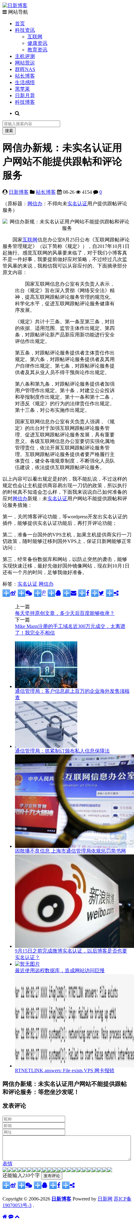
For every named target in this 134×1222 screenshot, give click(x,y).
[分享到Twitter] (97, 593)
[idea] (74, 1170)
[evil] (99, 1170)
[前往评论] (10, 1216)
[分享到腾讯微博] (40, 593)
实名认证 (77, 203)
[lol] (49, 1170)
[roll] (64, 1170)
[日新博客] (14, 5)
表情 (7, 1163)
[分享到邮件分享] (69, 593)
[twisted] (59, 1170)
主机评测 (25, 56)
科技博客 (25, 102)
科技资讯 (25, 30)
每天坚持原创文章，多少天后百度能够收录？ (65, 613)
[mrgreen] (4, 1170)
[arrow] (79, 1170)
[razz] (9, 1170)
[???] (39, 1170)
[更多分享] (112, 593)
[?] (94, 1170)
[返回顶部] (17, 1216)
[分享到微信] (25, 593)
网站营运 (25, 62)
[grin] (29, 1170)
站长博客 (25, 75)
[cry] (89, 1170)
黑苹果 (22, 89)
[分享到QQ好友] (54, 593)
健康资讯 (37, 43)
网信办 (34, 203)
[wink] (69, 1170)
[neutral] (84, 1170)
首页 (20, 23)
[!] (109, 1170)
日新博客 (19, 192)
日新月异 (25, 95)
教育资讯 (37, 49)
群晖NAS (25, 69)
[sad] (14, 1170)
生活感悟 (25, 82)
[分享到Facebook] (83, 593)
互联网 (34, 36)
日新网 (105, 1198)
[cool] (44, 1170)
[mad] (54, 1170)
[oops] (24, 1170)
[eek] (34, 1170)
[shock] (104, 1170)
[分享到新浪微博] (9, 593)
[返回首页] (4, 1216)
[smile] (19, 1170)
